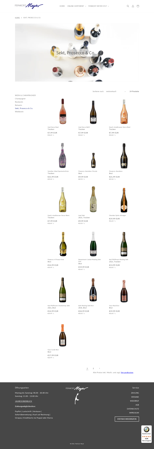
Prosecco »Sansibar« (116, 171)
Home (17, 18)
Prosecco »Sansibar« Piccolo (87, 171)
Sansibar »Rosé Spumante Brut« (58, 171)
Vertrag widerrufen (127, 419)
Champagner (20, 98)
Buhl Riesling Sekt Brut (86, 306)
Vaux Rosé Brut (114, 306)
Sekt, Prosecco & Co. (32, 18)
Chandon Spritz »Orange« (117, 215)
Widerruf (134, 401)
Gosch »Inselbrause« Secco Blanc (59, 215)
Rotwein (18, 105)
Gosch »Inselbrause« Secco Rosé (119, 127)
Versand (135, 397)
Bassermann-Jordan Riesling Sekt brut (89, 260)
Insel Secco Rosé (53, 127)
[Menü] (150, 426)
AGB (137, 405)
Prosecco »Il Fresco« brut (56, 259)
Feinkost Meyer (79, 443)
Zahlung (135, 393)
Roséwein (19, 102)
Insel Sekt (81, 215)
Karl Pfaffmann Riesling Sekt (118, 259)
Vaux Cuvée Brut (53, 350)
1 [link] (87, 368)
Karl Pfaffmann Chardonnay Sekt (59, 306)
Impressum (134, 413)
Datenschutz (133, 409)
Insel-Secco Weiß (84, 127)
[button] (76, 6)
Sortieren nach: (98, 91)
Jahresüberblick (23, 401)
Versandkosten (127, 372)
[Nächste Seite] (99, 368)
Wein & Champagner (25, 95)
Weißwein (19, 111)
